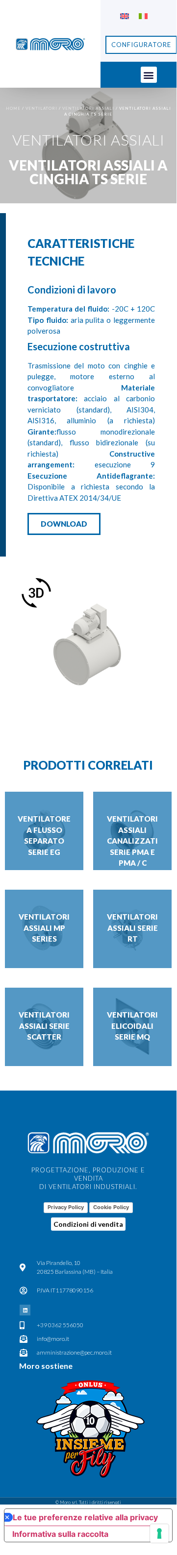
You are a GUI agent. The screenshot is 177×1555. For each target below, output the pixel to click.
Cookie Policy (111, 1207)
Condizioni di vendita (88, 1224)
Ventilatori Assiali (88, 108)
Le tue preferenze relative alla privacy (85, 1517)
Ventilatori (41, 108)
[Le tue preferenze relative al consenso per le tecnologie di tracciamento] (159, 1533)
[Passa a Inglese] (124, 15)
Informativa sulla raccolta (60, 1534)
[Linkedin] (25, 1310)
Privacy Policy (66, 1207)
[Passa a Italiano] (143, 15)
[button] (149, 75)
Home (13, 108)
